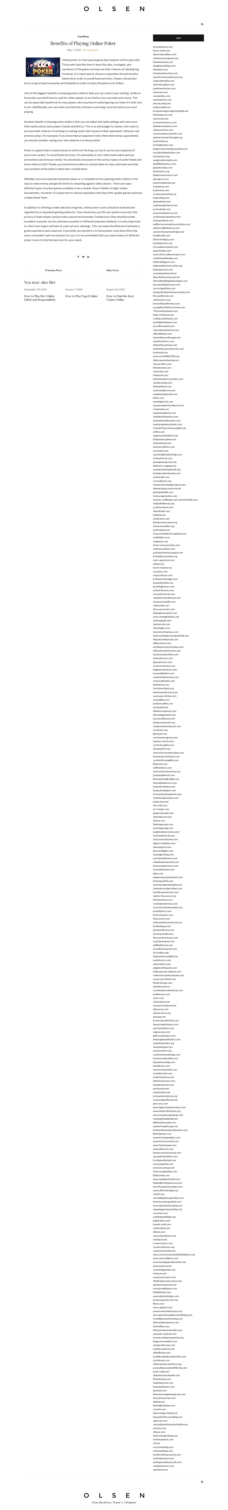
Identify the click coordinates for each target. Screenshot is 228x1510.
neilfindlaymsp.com (163, 945)
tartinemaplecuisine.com (165, 797)
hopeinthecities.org (163, 582)
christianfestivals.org (163, 835)
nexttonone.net (161, 1088)
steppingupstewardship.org (167, 1209)
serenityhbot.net (161, 1092)
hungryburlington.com (164, 790)
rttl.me (156, 1443)
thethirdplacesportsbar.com (167, 1281)
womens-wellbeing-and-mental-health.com (175, 499)
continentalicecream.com (166, 677)
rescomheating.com (163, 1447)
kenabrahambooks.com (165, 692)
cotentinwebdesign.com (165, 258)
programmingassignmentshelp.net (170, 111)
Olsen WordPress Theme (106, 1502)
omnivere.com (160, 92)
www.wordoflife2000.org (166, 356)
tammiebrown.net (162, 816)
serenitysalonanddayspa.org (168, 77)
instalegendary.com (163, 144)
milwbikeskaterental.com (166, 862)
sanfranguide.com (162, 620)
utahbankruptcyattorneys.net (168, 348)
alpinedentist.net (161, 201)
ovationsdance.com (163, 507)
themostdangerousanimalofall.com (171, 635)
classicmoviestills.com (164, 601)
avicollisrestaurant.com (165, 948)
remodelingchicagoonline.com (168, 1197)
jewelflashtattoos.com (164, 163)
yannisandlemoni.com (164, 390)
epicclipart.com (161, 179)
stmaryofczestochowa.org (166, 771)
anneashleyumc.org (163, 1149)
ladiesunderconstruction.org (167, 265)
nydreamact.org (161, 156)
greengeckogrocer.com (165, 462)
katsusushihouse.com (164, 718)
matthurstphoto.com (164, 1348)
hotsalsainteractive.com (165, 73)
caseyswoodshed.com (164, 979)
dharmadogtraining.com (165, 1435)
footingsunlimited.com (164, 1160)
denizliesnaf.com (161, 986)
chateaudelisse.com (163, 220)
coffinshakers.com (162, 767)
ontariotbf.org (160, 141)
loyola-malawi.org (162, 567)
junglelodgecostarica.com (166, 831)
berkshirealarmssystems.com (168, 379)
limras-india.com (161, 50)
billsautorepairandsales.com (167, 1330)
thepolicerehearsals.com (165, 639)
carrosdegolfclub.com (164, 288)
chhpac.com (159, 1431)
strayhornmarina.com (164, 665)
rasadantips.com (161, 96)
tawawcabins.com (162, 363)
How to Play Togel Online (81, 296)
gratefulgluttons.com (164, 586)
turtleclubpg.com (162, 926)
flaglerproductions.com (165, 669)
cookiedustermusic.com (165, 903)
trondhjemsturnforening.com (168, 1318)
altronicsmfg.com (162, 103)
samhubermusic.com (163, 1465)
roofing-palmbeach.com (165, 318)
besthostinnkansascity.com (167, 1454)
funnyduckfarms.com (164, 1386)
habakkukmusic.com (163, 1084)
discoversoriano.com (164, 609)
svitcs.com (158, 998)
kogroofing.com (161, 197)
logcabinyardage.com (164, 1062)
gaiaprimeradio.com (163, 813)
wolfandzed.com (161, 1228)
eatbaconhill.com (162, 107)
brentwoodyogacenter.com (167, 1201)
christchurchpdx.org (163, 688)
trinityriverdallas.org (163, 526)
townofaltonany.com (163, 869)
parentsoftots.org (162, 1050)
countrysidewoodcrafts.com (167, 133)
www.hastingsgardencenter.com (169, 1262)
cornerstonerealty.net (164, 1250)
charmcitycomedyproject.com (168, 752)
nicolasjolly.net (160, 707)
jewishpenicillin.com (163, 492)
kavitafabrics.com (162, 911)
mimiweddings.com (163, 1450)
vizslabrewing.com (162, 382)
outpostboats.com (162, 575)
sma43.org (158, 1194)
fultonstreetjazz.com (163, 239)
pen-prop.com (160, 1103)
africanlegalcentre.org (164, 714)
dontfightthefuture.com (165, 322)
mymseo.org (159, 1428)
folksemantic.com (162, 367)
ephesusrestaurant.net (164, 1284)
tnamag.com (159, 1016)
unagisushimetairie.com (165, 160)
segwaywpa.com (161, 1031)
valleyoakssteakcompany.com (168, 975)
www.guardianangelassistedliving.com (172, 1314)
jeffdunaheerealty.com (164, 1122)
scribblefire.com (161, 537)
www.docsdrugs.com (164, 1167)
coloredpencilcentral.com (166, 330)
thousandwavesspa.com (165, 937)
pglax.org (158, 873)
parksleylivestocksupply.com (168, 552)
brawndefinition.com (163, 673)
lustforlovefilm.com (163, 703)
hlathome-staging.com (164, 465)
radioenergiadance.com (165, 205)
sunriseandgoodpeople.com (167, 884)
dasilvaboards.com (163, 658)
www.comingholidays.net (166, 616)
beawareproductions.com (166, 756)
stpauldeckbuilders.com (165, 1156)
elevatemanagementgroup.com (169, 1394)
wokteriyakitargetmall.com (167, 469)
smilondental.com (162, 443)
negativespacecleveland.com (168, 877)
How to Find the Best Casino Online (120, 297)
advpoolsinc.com (162, 964)
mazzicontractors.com (164, 1277)
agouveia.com (160, 1420)
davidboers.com (161, 1065)
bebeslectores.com (163, 269)
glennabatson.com (162, 662)
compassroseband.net (164, 1005)
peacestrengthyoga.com (165, 1126)
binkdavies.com (161, 684)
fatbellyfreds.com (162, 1292)
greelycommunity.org (164, 722)
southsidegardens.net (164, 1269)
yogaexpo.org (160, 541)
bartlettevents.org (162, 243)
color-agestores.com (164, 560)
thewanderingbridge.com (166, 779)
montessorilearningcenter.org (168, 1337)
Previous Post (53, 270)
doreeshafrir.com (162, 748)
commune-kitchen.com (165, 696)
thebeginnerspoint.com (165, 613)
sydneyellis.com (161, 477)
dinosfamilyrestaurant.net (166, 277)
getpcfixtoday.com (162, 167)
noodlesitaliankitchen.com (166, 152)
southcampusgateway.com (167, 216)
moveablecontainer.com (165, 246)
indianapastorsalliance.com (167, 971)
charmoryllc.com (161, 624)
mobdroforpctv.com (163, 590)
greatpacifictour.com (163, 929)
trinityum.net (159, 1273)
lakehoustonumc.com (164, 1080)
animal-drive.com (162, 1013)
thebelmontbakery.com (165, 126)
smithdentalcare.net (163, 1458)
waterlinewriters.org (163, 1043)
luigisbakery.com (161, 1220)
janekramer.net (161, 801)
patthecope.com (161, 994)
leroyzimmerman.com (164, 1398)
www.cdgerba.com (162, 1307)
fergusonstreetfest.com (165, 1341)
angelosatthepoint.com (165, 967)
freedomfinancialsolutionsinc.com (170, 1130)
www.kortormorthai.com (166, 1141)
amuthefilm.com (161, 699)
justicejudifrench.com (164, 775)
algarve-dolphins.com (164, 843)
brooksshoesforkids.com (166, 1020)
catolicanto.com (161, 518)
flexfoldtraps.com (162, 1133)
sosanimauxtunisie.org (164, 194)
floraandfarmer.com (163, 295)
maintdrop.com (161, 186)
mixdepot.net (160, 1239)
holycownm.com (161, 918)
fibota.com (158, 1303)
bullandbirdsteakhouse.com (167, 1182)
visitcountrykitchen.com (165, 839)
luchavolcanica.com (163, 914)
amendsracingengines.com (166, 1137)
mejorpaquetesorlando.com (167, 424)
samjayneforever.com (164, 1345)
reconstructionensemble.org (167, 907)
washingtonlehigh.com (164, 1216)
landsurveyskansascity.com (167, 1152)
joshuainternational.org (165, 1096)
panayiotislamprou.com (165, 213)
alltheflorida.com (161, 1352)
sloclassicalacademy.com (166, 654)
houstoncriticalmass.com (166, 631)
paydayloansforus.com (165, 122)
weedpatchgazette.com (165, 394)
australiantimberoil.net (165, 273)
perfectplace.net (161, 529)
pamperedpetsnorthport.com (168, 405)
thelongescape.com (163, 824)
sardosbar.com (161, 371)
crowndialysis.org (162, 481)
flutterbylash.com (162, 1379)
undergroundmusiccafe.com (167, 1462)
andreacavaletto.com (164, 548)
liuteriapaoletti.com (163, 881)
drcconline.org (160, 952)
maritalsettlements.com (165, 858)
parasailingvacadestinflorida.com (170, 1367)
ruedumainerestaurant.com (167, 726)
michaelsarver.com (162, 458)
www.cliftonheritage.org (165, 1190)
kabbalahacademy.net (164, 439)
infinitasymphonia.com (164, 711)
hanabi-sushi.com (162, 1224)
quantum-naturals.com (165, 1333)
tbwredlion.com (161, 1326)
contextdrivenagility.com (166, 760)
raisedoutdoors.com (163, 341)
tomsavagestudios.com (165, 496)
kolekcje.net (159, 514)
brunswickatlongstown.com (167, 794)
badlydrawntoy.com (163, 1077)
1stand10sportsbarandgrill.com (169, 428)
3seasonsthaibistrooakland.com (169, 533)
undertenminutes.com (164, 88)
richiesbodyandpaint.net (165, 58)
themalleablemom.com (165, 782)
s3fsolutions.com (162, 299)
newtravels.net (160, 118)
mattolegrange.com (163, 828)
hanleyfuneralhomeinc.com (167, 420)
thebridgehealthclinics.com (167, 1039)
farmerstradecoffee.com (165, 1058)
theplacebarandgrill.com (165, 956)
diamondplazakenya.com (166, 1322)
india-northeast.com (163, 314)
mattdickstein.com (162, 1073)
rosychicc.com (160, 571)
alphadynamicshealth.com (166, 1375)
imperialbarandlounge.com (167, 337)
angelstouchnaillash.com (165, 435)
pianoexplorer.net (162, 1266)
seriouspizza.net (161, 1001)
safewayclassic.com (163, 129)
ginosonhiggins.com (163, 850)
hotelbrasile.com (161, 235)
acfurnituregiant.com (163, 84)
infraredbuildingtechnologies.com (170, 280)
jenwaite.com (160, 1390)
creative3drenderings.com (166, 1054)
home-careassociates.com (166, 545)
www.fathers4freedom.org (167, 1111)
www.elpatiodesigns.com (166, 1296)
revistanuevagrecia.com (165, 737)
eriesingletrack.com (163, 401)
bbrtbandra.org (161, 171)
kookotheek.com (162, 209)
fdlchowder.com (161, 1175)
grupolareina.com (162, 250)
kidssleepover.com (162, 114)
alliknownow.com (162, 643)
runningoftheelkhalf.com (165, 1118)
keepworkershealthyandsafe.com (170, 148)
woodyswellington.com (165, 1288)
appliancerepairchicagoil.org (167, 137)
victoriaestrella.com (163, 933)
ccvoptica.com (160, 1213)
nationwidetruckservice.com (167, 922)
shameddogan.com (163, 1046)
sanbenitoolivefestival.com (167, 597)
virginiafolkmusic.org (163, 503)
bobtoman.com (161, 190)
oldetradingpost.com (164, 261)
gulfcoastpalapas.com (164, 1035)
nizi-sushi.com (160, 805)
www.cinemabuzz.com (164, 1235)
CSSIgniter (130, 1502)
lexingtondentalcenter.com (167, 473)
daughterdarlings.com (164, 65)
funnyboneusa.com (163, 899)
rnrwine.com (159, 1409)
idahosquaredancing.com (166, 360)
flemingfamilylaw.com (164, 1405)
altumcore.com (161, 1009)
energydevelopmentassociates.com (171, 292)
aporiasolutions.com (163, 1028)
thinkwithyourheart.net (165, 345)
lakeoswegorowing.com (165, 1413)
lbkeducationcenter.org (165, 522)
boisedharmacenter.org (165, 556)
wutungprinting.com (163, 854)
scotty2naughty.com (163, 745)
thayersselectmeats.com (165, 1024)
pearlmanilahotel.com (164, 182)
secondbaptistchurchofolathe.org (170, 1424)
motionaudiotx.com (163, 1439)
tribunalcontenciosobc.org (166, 650)
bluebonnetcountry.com (165, 175)
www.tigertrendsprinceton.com (169, 1107)
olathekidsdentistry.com (165, 416)
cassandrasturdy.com (164, 594)
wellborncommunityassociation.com (171, 224)
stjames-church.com (163, 741)
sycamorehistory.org (163, 1247)
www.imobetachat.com (165, 1069)
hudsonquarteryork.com (165, 1299)
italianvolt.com (160, 375)
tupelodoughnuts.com (164, 412)
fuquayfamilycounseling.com (167, 1416)
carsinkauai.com (161, 1360)
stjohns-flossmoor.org (164, 896)
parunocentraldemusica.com (167, 1311)
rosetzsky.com (160, 730)
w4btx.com (159, 431)
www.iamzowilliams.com (165, 1258)
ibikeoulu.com (160, 764)
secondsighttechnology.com (167, 454)
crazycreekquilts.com (164, 680)
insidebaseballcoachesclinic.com (169, 1356)
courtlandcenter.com (163, 941)
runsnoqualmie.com (163, 1164)
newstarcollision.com (164, 446)
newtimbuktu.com (162, 99)
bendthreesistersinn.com (166, 892)
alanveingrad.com (162, 847)
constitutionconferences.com (168, 990)
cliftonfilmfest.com (162, 333)
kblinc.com (158, 397)
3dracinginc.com (161, 628)
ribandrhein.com (161, 511)
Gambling (83, 36)
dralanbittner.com (162, 386)
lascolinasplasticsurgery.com (167, 1186)
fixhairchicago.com (162, 982)
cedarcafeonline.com (163, 80)
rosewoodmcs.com (163, 1243)
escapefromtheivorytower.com (169, 307)
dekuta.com (159, 1231)
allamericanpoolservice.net (167, 488)
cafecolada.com (161, 605)
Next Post (113, 270)
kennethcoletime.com (164, 786)
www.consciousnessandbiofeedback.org (174, 1254)
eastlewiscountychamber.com (168, 646)
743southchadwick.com (165, 311)
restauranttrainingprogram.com (169, 484)
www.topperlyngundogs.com (168, 1115)
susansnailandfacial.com (165, 1099)
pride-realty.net (161, 1371)
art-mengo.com (161, 809)
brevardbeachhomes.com (166, 303)
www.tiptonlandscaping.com (168, 1205)
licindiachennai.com (163, 62)
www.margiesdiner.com (165, 1171)
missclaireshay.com (163, 46)
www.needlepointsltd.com (166, 1179)
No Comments (91, 49)
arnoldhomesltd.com (164, 326)
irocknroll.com (160, 352)
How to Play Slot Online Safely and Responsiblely (39, 297)
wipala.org (158, 563)
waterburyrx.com (162, 960)
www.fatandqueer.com (165, 1145)
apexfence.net (160, 1469)
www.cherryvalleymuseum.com (169, 254)
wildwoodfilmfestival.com (166, 228)
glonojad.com (160, 733)
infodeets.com (160, 69)
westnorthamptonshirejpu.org (168, 231)
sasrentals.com (161, 450)
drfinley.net (159, 1401)
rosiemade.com (161, 409)
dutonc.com (159, 820)
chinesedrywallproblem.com (167, 888)
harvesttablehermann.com (166, 284)
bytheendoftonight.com (165, 579)
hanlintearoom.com (163, 1382)
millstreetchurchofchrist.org (167, 1364)
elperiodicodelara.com (164, 54)
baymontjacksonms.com (165, 865)
